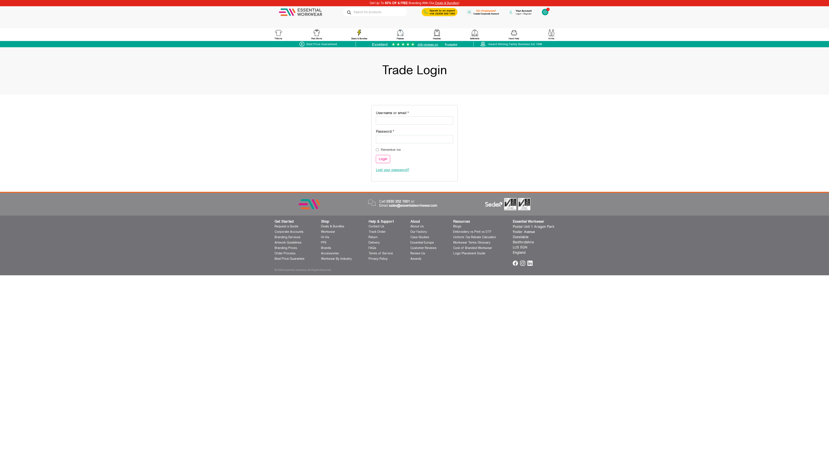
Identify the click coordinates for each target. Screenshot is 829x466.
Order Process (285, 253)
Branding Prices (286, 248)
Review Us (417, 253)
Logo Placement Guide (469, 253)
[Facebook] (516, 263)
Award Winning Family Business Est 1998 (515, 44)
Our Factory (418, 231)
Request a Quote (286, 226)
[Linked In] (530, 263)
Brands (326, 248)
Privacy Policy (378, 258)
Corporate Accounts (289, 231)
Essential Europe (422, 242)
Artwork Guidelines (288, 242)
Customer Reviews (423, 248)
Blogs (457, 226)
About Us (417, 226)
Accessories (330, 253)
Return (373, 237)
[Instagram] (523, 263)
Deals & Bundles (446, 3)
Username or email (399, 113)
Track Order (377, 231)
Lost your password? (392, 170)
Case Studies (419, 237)
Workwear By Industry (336, 258)
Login (383, 159)
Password (392, 131)
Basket (544, 8)
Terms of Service (381, 253)
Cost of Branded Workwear (472, 248)
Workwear (328, 231)
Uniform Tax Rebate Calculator (474, 237)
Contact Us (376, 226)
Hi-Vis (325, 237)
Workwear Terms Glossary (471, 242)
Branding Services (288, 237)
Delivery (374, 242)
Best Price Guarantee (289, 258)
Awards (415, 258)
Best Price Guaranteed (322, 44)
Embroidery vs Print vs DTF (472, 231)
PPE (324, 242)
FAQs (372, 248)
